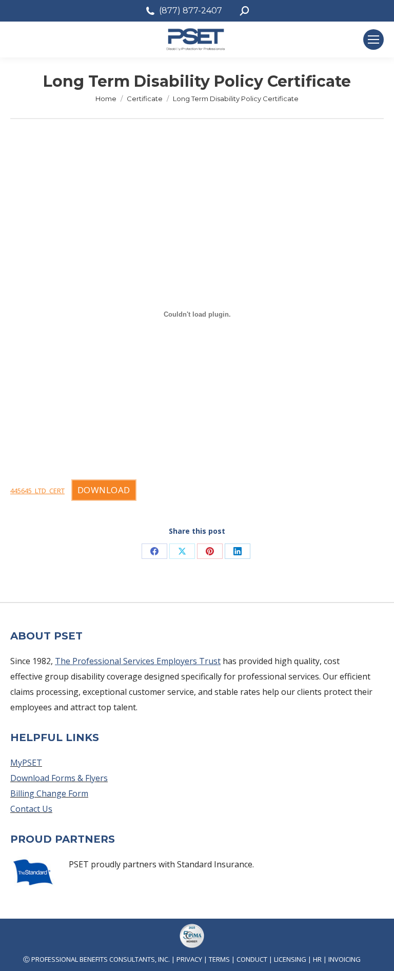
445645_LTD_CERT (37, 490)
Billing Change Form (49, 793)
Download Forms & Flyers (59, 778)
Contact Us (31, 808)
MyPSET (26, 762)
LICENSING (290, 959)
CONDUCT (252, 959)
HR (317, 959)
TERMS (219, 959)
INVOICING (344, 959)
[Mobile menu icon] (373, 39)
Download (103, 490)
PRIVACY (189, 959)
